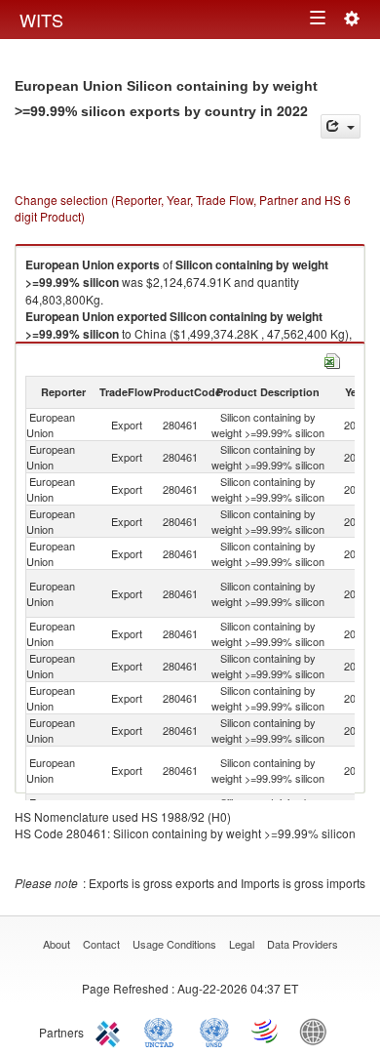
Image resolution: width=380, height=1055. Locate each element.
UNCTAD (162, 1030)
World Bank (317, 1030)
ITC (111, 1030)
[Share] (341, 126)
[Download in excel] (332, 358)
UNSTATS (214, 1030)
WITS (41, 19)
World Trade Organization (266, 1030)
